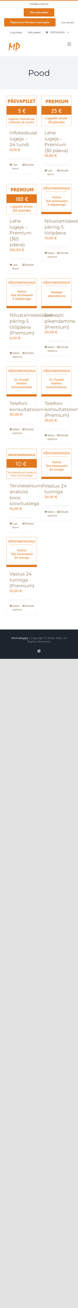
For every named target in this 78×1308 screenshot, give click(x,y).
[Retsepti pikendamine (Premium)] (56, 293)
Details (29, 164)
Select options (51, 254)
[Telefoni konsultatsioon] (21, 382)
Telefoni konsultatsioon (27, 406)
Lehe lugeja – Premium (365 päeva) (20, 232)
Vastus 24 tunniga (56, 489)
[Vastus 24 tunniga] (56, 464)
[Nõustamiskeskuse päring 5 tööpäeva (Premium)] (21, 293)
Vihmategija (19, 638)
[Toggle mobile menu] (69, 44)
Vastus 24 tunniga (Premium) (22, 580)
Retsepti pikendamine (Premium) (60, 321)
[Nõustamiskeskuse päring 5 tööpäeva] (56, 199)
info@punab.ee (39, 3)
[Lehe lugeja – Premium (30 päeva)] (56, 111)
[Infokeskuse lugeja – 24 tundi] (21, 111)
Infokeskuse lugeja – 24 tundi (23, 138)
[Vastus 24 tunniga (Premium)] (21, 552)
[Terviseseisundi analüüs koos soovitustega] (21, 464)
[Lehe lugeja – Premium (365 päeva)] (21, 199)
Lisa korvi (15, 166)
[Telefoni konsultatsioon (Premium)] (56, 382)
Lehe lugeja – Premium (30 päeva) (56, 141)
